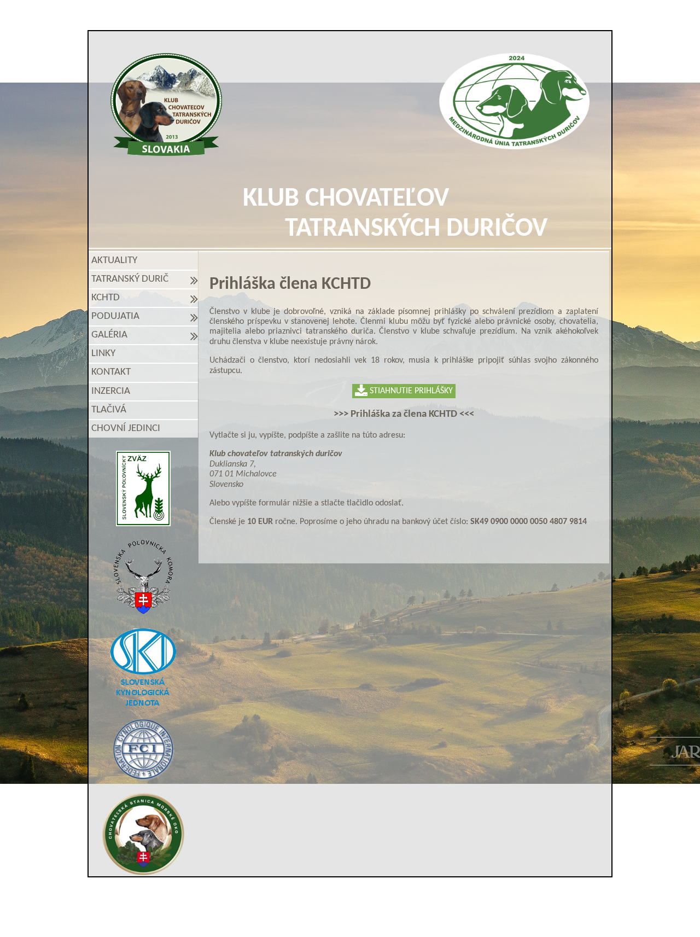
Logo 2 (514, 101)
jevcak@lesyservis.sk (476, 897)
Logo (166, 104)
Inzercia (110, 391)
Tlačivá (108, 410)
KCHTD (107, 298)
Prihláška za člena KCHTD (404, 414)
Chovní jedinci (125, 428)
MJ (335, 916)
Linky (103, 353)
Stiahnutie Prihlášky (410, 391)
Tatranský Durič (132, 279)
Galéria (111, 335)
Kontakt (111, 372)
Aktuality (114, 260)
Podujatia (117, 316)
